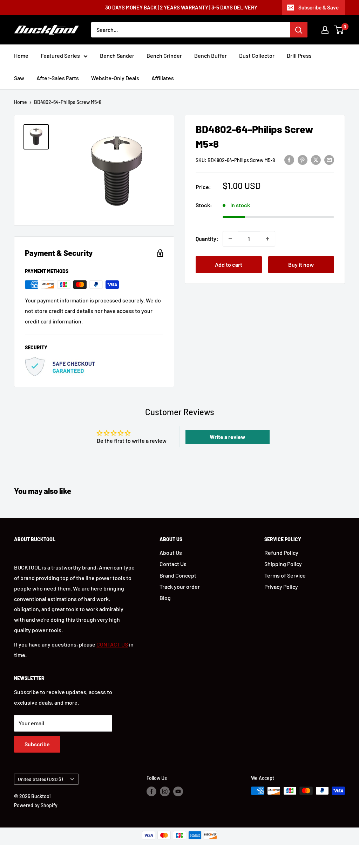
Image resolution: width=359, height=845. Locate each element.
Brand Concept (178, 575)
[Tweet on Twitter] (316, 159)
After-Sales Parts (57, 78)
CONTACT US (112, 644)
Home (21, 55)
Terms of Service (285, 575)
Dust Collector (257, 55)
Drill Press (299, 55)
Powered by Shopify (35, 805)
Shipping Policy (283, 563)
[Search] (298, 29)
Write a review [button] (227, 436)
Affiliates (162, 78)
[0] (339, 30)
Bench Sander (117, 55)
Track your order (180, 586)
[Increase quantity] (267, 238)
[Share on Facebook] (289, 159)
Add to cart (228, 264)
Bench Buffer (210, 55)
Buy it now (301, 264)
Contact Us (173, 563)
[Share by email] (329, 159)
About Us (171, 552)
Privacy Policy (281, 586)
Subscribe (37, 744)
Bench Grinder (164, 55)
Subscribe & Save (318, 7)
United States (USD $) (40, 779)
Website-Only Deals (115, 78)
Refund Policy (281, 552)
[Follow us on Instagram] (165, 791)
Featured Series (60, 55)
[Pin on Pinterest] (302, 159)
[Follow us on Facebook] (151, 791)
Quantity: (207, 238)
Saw (19, 78)
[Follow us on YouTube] (178, 791)
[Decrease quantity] (230, 238)
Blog (165, 597)
